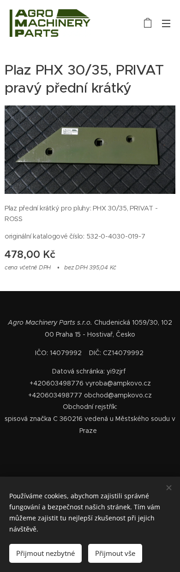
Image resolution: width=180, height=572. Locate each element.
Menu (166, 23)
